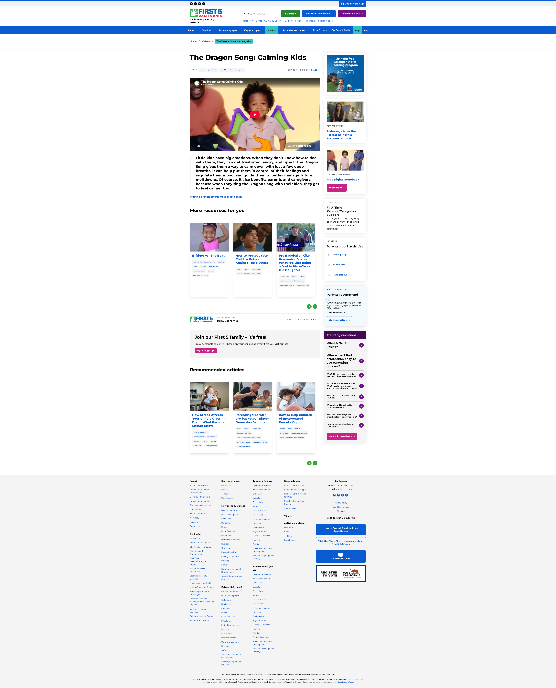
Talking (210, 271)
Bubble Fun (338, 264)
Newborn (221, 262)
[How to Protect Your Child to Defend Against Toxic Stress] (252, 237)
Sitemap (341, 511)
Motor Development (230, 539)
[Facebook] (191, 3)
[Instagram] (203, 3)
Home (193, 41)
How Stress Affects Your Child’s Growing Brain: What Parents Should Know (209, 420)
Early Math (226, 608)
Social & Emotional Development (232, 70)
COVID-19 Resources (200, 542)
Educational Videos (287, 285)
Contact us (195, 526)
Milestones (226, 535)
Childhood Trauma (243, 446)
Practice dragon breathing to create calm (216, 196)
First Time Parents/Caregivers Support (341, 211)
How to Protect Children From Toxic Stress (341, 530)
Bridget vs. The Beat (208, 255)
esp (367, 31)
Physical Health (228, 552)
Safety (282, 429)
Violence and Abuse (199, 620)
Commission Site (351, 13)
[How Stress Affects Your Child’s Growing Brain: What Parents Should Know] (209, 396)
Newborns (226, 485)
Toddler (202, 70)
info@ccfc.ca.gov (344, 489)
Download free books (200, 496)
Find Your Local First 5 (318, 13)
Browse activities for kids (201, 501)
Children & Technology (200, 547)
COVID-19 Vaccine (273, 21)
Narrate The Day (199, 271)
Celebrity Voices (303, 285)
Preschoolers (227, 498)
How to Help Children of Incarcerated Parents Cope (295, 418)
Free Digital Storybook (343, 179)
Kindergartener (211, 446)
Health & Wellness (243, 442)
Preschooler (212, 70)
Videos (272, 30)
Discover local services (200, 505)
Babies (224, 489)
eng (358, 31)
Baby (195, 266)
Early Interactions (293, 21)
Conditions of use (341, 507)
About (191, 30)
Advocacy (194, 517)
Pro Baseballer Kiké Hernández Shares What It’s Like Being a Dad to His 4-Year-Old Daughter (295, 263)
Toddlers (225, 493)
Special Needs (325, 21)
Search (289, 13)
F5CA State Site (197, 513)
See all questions (340, 436)
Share (314, 70)
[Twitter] (199, 3)
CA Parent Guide (341, 30)
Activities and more (294, 30)
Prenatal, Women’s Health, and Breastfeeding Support (202, 601)
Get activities (338, 320)
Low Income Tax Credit (200, 583)
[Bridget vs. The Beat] (209, 237)
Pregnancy (310, 21)
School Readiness (261, 637)
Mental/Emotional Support (202, 587)
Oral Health (226, 548)
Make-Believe (340, 274)
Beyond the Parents (299, 433)
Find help (207, 30)
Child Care (226, 518)
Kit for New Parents (252, 21)
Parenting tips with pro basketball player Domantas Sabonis (252, 418)
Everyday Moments (200, 275)
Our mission (195, 509)
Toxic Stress (320, 30)
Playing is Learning (230, 556)
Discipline (225, 523)
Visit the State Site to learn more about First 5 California (340, 543)
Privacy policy (341, 502)
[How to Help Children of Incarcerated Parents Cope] (296, 396)
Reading (225, 560)
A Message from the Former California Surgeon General (341, 135)
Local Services (228, 531)
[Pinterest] (195, 3)
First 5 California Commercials (204, 262)
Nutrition (225, 544)
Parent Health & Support (295, 489)
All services (195, 538)
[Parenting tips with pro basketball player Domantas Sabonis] (252, 396)
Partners (194, 522)
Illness (224, 527)
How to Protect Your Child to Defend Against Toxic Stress (252, 259)
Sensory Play (339, 254)
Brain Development (200, 432)
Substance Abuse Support (202, 616)
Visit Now (335, 187)
